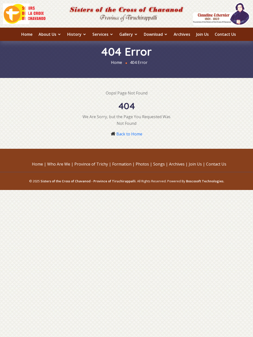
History (75, 34)
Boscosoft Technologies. (205, 181)
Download (154, 34)
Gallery (126, 34)
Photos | (144, 164)
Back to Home (129, 134)
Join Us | (197, 164)
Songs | (160, 164)
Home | (39, 164)
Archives (182, 34)
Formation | (123, 164)
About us (48, 34)
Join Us (202, 34)
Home (27, 34)
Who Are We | (60, 164)
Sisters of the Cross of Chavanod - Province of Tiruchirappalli (88, 181)
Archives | (178, 164)
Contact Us (225, 34)
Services (100, 34)
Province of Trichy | (92, 164)
